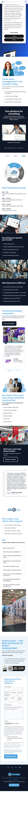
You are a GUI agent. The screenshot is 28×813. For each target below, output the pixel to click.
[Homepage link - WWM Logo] (14, 775)
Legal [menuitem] (3, 777)
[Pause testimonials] (25, 470)
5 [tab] (16, 148)
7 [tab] (21, 148)
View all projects (9, 323)
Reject (14, 39)
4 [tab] (13, 148)
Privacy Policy (14, 19)
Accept (14, 36)
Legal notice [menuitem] (8, 777)
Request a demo (10, 459)
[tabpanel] (14, 348)
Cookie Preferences (14, 785)
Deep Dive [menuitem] (16, 779)
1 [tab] (5, 148)
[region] (14, 483)
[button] (26, 1)
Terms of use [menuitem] (22, 777)
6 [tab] (19, 148)
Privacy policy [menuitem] (15, 777)
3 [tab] (11, 148)
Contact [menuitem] (11, 779)
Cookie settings (14, 32)
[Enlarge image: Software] (16, 133)
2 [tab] (8, 148)
